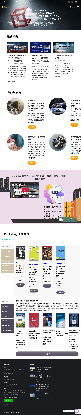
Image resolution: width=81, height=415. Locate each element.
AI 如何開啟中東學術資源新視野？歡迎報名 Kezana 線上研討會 (43, 377)
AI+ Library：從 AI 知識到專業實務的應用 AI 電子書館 (43, 368)
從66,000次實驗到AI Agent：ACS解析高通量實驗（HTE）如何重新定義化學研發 (43, 386)
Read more (11, 82)
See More (20, 284)
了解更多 (32, 127)
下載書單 (47, 354)
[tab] (7, 247)
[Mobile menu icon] (77, 7)
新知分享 (16, 66)
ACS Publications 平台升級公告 (43, 395)
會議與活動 (11, 66)
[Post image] (32, 369)
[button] (4, 63)
